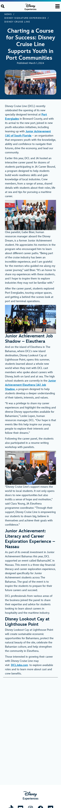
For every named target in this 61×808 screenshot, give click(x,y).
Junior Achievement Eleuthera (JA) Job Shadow (30, 385)
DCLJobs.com (19, 665)
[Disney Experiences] (30, 795)
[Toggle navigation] (57, 6)
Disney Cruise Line (17, 22)
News (8, 14)
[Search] (2, 6)
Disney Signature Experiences (25, 18)
